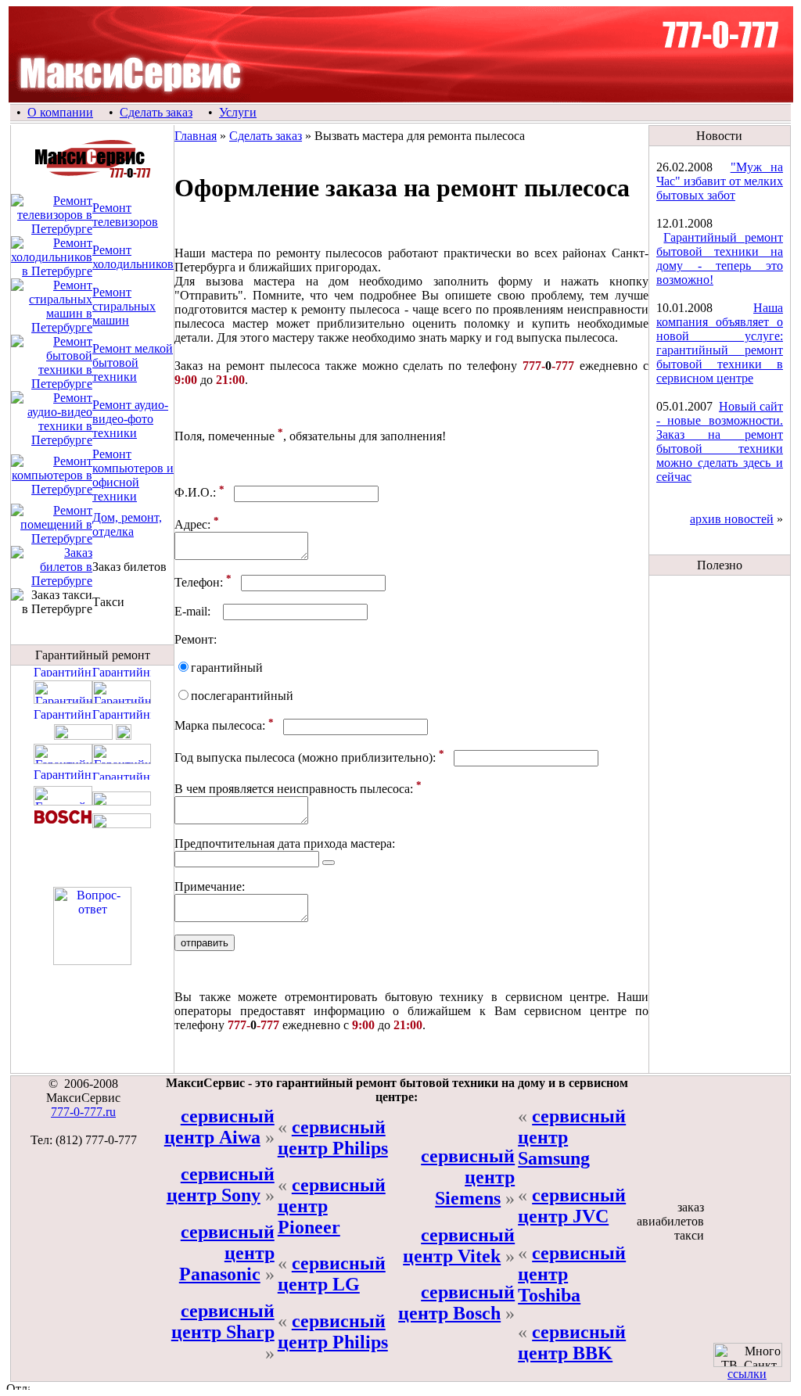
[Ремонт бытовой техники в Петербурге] (51, 383)
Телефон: (198, 582)
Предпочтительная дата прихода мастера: (284, 843)
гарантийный (227, 667)
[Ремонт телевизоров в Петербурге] (51, 228)
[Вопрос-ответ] (92, 960)
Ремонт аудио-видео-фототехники (130, 419)
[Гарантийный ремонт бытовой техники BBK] (83, 735)
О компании (60, 112)
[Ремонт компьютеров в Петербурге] (51, 489)
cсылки (747, 1373)
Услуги (238, 112)
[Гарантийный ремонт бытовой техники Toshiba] (121, 715)
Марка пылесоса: (219, 726)
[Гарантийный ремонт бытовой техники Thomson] (63, 775)
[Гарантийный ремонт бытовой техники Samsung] (121, 759)
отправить (204, 943)
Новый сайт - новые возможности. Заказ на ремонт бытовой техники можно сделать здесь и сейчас (719, 441)
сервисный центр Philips (333, 1137)
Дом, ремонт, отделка (127, 524)
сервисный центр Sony (221, 1184)
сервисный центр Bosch (456, 1302)
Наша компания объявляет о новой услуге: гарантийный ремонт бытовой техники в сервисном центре (719, 343)
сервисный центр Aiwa (219, 1126)
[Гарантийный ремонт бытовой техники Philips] (63, 759)
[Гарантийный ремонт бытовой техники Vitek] (63, 801)
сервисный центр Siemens (468, 1177)
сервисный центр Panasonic (227, 1253)
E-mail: (192, 611)
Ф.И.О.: (195, 493)
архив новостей (732, 519)
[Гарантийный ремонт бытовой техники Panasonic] (63, 715)
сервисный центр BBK (572, 1342)
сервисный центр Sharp (223, 1321)
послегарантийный (242, 695)
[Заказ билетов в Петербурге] (51, 580)
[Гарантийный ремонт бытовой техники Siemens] (121, 801)
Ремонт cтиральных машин (124, 306)
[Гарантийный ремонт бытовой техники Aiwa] (121, 672)
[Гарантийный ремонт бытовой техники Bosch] (63, 824)
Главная (195, 135)
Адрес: (192, 524)
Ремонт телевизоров (125, 214)
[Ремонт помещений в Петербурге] (51, 538)
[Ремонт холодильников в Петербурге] (51, 271)
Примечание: (209, 886)
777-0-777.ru (83, 1111)
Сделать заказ (156, 112)
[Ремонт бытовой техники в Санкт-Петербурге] (92, 175)
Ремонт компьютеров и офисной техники (133, 475)
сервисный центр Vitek (459, 1245)
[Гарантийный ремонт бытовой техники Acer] (121, 824)
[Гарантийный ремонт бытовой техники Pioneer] (121, 775)
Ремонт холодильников (133, 257)
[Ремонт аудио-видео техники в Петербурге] (51, 440)
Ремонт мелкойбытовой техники (132, 362)
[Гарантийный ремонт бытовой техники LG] (63, 699)
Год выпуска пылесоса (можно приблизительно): (305, 757)
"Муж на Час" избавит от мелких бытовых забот (719, 181)
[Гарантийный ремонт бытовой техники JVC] (121, 699)
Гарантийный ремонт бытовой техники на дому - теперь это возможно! (719, 258)
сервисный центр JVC (572, 1205)
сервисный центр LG (332, 1273)
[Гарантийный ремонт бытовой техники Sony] (123, 735)
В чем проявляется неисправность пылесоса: (293, 788)
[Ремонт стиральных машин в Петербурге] (51, 327)
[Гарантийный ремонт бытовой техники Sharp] (63, 672)
